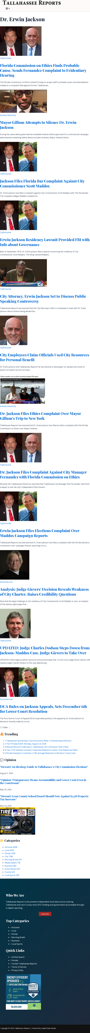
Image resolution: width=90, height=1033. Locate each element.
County (10, 872)
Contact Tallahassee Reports (24, 963)
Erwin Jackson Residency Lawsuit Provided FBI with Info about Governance (45, 242)
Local (10, 582)
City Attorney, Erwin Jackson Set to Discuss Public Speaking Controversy (43, 299)
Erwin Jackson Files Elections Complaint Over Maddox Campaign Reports (39, 533)
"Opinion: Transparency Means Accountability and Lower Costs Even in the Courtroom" (43, 781)
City (1, 58)
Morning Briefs (13, 859)
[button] (45, 914)
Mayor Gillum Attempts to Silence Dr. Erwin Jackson (38, 125)
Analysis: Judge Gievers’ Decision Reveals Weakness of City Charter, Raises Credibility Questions (44, 592)
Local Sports (12, 875)
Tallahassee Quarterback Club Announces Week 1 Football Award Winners (38, 740)
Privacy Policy (17, 970)
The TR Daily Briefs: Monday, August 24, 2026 (26, 743)
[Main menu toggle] (8, 9)
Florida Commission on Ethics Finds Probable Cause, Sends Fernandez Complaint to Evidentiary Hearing (43, 70)
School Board (12, 869)
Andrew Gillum (6, 115)
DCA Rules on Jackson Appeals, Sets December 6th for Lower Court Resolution (43, 709)
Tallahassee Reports (22, 1028)
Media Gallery (12, 862)
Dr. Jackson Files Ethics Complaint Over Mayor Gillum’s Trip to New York (40, 416)
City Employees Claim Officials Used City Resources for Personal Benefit (44, 357)
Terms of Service (19, 967)
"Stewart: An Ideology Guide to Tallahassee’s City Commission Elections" (44, 767)
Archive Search (18, 957)
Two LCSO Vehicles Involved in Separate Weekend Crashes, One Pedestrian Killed (41, 750)
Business (10, 866)
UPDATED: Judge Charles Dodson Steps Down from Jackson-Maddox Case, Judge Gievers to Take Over (45, 650)
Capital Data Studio (48, 1028)
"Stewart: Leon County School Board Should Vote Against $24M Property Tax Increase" (44, 797)
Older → (6, 727)
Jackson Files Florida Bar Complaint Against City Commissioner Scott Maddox (42, 183)
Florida (10, 853)
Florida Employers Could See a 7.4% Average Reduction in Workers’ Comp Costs (41, 753)
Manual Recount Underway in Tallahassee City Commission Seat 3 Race (37, 747)
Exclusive (7, 58)
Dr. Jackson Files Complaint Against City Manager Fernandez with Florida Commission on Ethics (43, 474)
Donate (15, 960)
